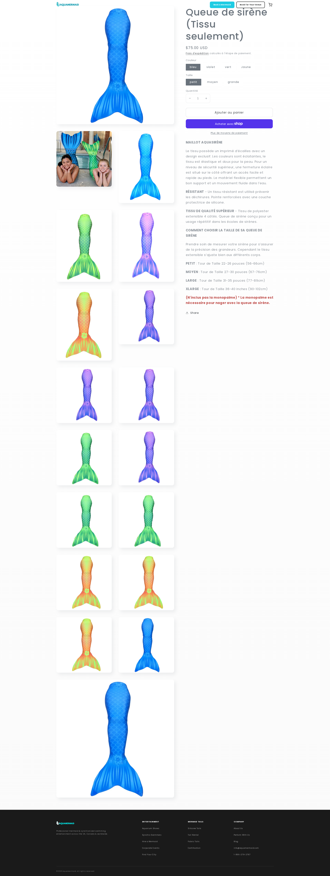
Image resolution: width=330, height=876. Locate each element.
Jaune (246, 67)
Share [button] (194, 313)
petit (193, 82)
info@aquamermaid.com (246, 848)
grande (233, 82)
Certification (194, 848)
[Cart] (270, 4)
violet (210, 67)
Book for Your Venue (250, 4)
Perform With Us (242, 835)
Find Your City (149, 854)
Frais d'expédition (197, 53)
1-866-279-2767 (242, 854)
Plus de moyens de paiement (229, 133)
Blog (236, 841)
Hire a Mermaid (150, 841)
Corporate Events (151, 848)
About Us (238, 828)
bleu (193, 67)
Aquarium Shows (150, 828)
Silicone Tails (194, 828)
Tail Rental (193, 835)
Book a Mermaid (222, 4)
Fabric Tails (193, 841)
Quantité (192, 90)
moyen (212, 82)
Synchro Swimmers (152, 835)
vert (228, 67)
